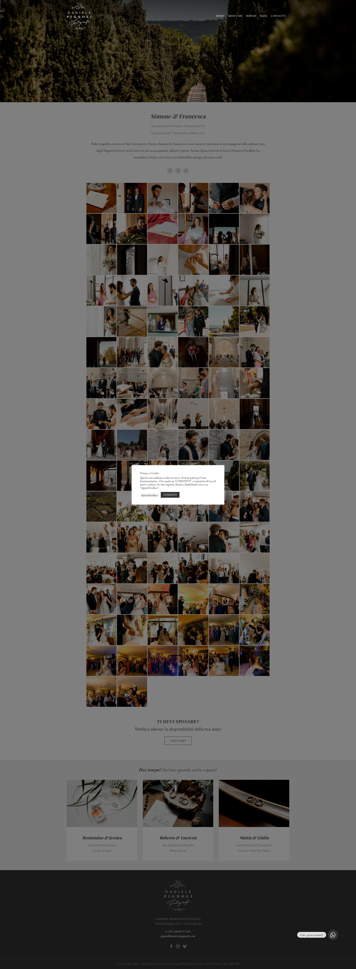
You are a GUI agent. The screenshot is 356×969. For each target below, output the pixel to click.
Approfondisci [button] (149, 495)
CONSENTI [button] (170, 494)
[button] (333, 935)
